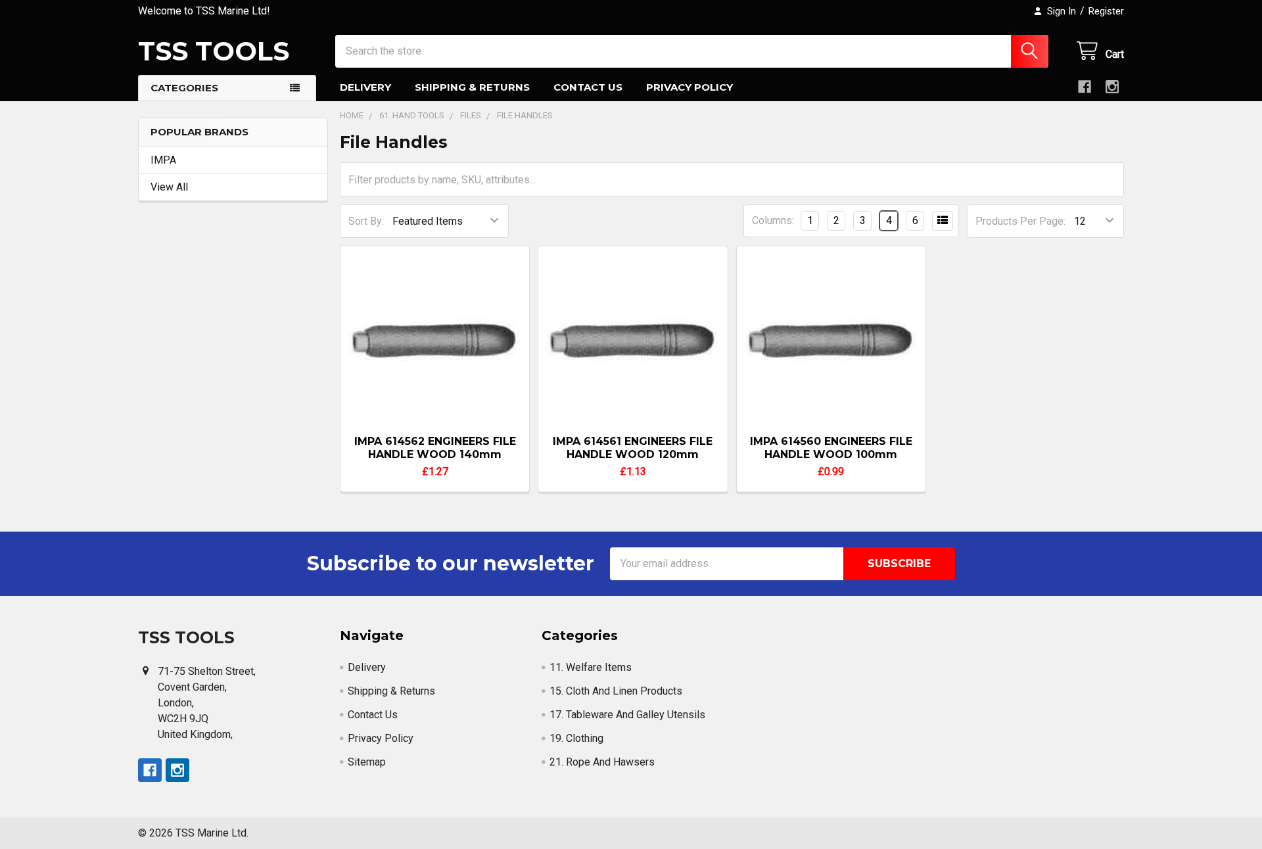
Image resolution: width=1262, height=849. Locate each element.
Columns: (773, 220)
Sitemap (367, 762)
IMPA (163, 160)
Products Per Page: (1020, 221)
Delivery (365, 87)
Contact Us (587, 87)
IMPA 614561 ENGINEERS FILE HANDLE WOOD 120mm (633, 448)
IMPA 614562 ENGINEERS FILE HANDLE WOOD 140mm (435, 448)
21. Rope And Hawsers (602, 762)
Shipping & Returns (472, 87)
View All (169, 187)
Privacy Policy (689, 87)
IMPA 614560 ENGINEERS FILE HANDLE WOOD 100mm (831, 448)
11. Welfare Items (590, 667)
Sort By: (366, 221)
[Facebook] (1084, 87)
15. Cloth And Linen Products (615, 691)
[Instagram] (1112, 87)
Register (1106, 11)
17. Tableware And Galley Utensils (627, 714)
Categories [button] (184, 87)
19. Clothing (576, 738)
